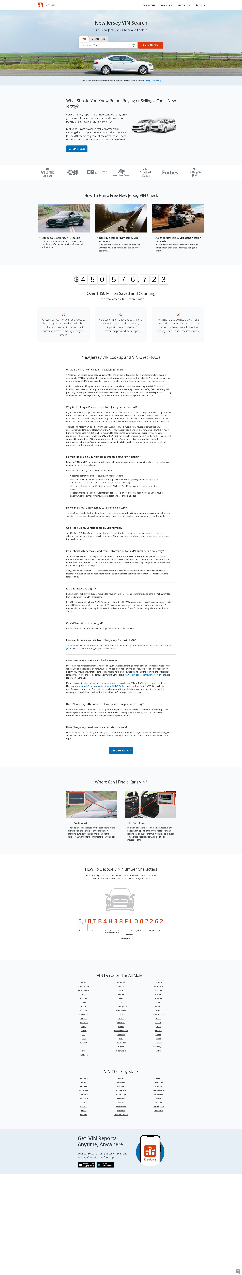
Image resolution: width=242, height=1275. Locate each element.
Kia (121, 1002)
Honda (83, 1051)
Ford (84, 1038)
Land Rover (121, 1010)
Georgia (83, 1106)
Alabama (84, 1078)
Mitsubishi (121, 1043)
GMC (84, 1047)
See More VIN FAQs (121, 750)
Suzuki (158, 1034)
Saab (158, 1018)
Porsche (158, 998)
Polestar (158, 990)
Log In (201, 5)
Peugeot (158, 982)
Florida (84, 1102)
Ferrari (83, 1030)
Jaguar (121, 994)
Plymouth (158, 986)
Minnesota (121, 1090)
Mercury (121, 1034)
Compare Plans (152, 80)
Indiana (83, 1114)
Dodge (83, 1026)
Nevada (121, 1102)
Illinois (83, 1110)
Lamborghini (121, 1006)
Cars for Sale (149, 5)
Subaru (158, 1030)
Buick (83, 1006)
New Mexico (121, 1106)
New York (121, 1110)
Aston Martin (83, 990)
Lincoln (121, 1018)
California (83, 1090)
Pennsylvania (158, 1090)
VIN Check (183, 5)
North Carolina (121, 1114)
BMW (83, 1002)
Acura (83, 982)
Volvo (158, 1051)
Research (165, 5)
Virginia (158, 1102)
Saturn (158, 1022)
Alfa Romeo (83, 986)
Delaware (84, 1098)
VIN (84, 39)
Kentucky (121, 1082)
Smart (158, 1026)
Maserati (121, 1022)
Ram (158, 1002)
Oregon (158, 1086)
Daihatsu (84, 1022)
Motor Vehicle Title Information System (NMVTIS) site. (100, 686)
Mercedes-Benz (121, 1030)
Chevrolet (83, 1014)
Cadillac (83, 1010)
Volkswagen (158, 1047)
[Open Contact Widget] (238, 1271)
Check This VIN (150, 45)
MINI (121, 1038)
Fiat (83, 1034)
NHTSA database (115, 559)
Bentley (83, 998)
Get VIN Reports (77, 148)
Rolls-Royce (158, 1014)
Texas (158, 1098)
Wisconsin (158, 1110)
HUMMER (84, 1055)
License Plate (98, 38)
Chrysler (83, 1018)
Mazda (121, 1026)
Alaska (83, 1082)
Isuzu (121, 990)
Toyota (158, 1043)
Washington (158, 1106)
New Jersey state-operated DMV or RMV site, (146, 674)
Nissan (121, 1047)
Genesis (83, 1043)
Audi (84, 994)
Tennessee (158, 1094)
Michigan (121, 1086)
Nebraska (121, 1098)
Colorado (84, 1094)
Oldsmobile (121, 1051)
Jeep (121, 998)
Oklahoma (158, 1082)
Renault (158, 1006)
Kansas (121, 1078)
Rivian (158, 1010)
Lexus (121, 1014)
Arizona (83, 1086)
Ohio (158, 1078)
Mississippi (121, 1094)
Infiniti (121, 986)
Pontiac (158, 994)
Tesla (158, 1038)
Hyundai (121, 982)
